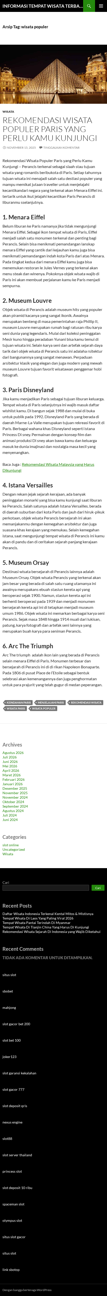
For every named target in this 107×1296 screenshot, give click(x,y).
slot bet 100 (11, 1040)
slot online (10, 845)
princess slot (12, 1171)
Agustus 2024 (13, 811)
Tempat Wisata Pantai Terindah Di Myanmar (36, 923)
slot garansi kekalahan (19, 1073)
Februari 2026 (13, 779)
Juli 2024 (9, 815)
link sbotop (11, 1269)
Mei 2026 (9, 766)
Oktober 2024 (13, 802)
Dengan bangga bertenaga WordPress (27, 1290)
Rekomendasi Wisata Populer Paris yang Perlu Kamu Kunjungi (49, 129)
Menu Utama (101, 6)
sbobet (7, 991)
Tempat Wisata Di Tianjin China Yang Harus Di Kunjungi (45, 927)
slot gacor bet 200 (16, 1024)
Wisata (8, 111)
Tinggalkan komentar (61, 147)
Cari (5, 882)
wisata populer (43, 708)
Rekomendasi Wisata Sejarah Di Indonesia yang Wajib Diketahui (51, 931)
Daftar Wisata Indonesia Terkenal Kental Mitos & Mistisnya (47, 914)
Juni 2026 (10, 761)
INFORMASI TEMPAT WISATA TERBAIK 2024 (42, 6)
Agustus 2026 (13, 752)
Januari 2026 (12, 784)
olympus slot (12, 1220)
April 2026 (10, 770)
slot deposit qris (14, 1106)
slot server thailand (17, 1155)
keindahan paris (19, 702)
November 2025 (15, 793)
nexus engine (12, 1122)
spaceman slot (13, 1204)
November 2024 (15, 797)
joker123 (9, 1057)
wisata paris (16, 708)
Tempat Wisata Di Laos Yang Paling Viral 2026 (37, 918)
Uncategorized (13, 849)
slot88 (7, 1138)
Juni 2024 (10, 820)
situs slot (9, 975)
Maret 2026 (11, 775)
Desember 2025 (14, 788)
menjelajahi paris (51, 702)
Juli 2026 (9, 757)
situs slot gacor (14, 1237)
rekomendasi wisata (86, 702)
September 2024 (15, 806)
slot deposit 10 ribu (17, 1188)
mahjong (9, 1007)
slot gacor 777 (13, 1089)
